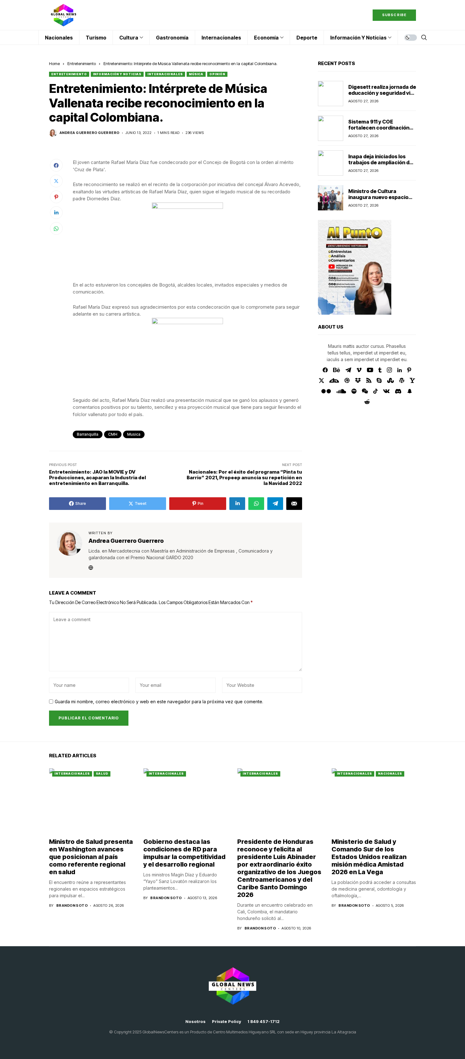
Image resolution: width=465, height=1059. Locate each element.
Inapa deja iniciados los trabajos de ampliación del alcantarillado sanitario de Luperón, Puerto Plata (381, 165)
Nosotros (195, 1021)
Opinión (217, 74)
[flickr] (326, 391)
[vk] (386, 391)
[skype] (379, 380)
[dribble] (347, 380)
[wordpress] (401, 380)
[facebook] (325, 369)
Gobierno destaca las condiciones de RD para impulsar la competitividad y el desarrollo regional (184, 853)
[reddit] (367, 401)
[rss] (368, 380)
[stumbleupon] (390, 380)
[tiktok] (375, 391)
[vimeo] (359, 370)
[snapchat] (409, 391)
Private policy (226, 1021)
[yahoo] (412, 380)
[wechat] (365, 391)
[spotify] (353, 391)
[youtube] (370, 370)
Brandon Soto (72, 906)
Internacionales (165, 74)
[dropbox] (358, 380)
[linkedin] (399, 370)
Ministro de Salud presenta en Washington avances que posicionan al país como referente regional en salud (91, 857)
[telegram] (348, 369)
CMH (112, 434)
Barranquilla (87, 434)
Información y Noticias (117, 74)
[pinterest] (409, 369)
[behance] (336, 370)
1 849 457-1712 (263, 1021)
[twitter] (321, 380)
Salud (102, 773)
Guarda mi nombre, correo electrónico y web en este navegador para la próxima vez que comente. (159, 701)
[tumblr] (379, 369)
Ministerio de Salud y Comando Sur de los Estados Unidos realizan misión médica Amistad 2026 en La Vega (369, 857)
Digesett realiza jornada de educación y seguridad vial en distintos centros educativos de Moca (382, 95)
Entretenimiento (81, 63)
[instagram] (389, 369)
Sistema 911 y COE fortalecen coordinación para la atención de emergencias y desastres (380, 130)
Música (196, 74)
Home (54, 63)
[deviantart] (334, 380)
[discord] (398, 391)
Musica (133, 434)
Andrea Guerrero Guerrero (89, 133)
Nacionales (390, 773)
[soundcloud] (341, 391)
